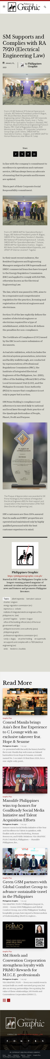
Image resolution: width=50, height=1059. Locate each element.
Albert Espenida (18, 598)
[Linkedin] (21, 1041)
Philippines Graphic (34, 65)
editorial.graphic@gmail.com (30, 1034)
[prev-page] (4, 1000)
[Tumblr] (35, 1041)
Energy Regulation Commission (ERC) (18, 605)
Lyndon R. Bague (26, 618)
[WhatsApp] (34, 154)
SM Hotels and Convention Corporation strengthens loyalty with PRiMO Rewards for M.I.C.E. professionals (24, 965)
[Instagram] (14, 1041)
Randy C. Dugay (10, 638)
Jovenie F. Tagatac (10, 618)
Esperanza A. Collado (12, 608)
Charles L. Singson (10, 602)
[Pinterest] (28, 154)
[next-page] (8, 1000)
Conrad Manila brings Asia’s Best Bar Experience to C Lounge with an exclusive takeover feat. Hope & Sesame (25, 732)
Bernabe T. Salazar (34, 598)
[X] (22, 154)
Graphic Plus (7, 718)
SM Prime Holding (25, 638)
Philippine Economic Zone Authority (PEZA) (21, 628)
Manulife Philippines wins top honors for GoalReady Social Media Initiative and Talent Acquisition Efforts (23, 810)
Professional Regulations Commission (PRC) (21, 635)
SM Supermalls (40, 638)
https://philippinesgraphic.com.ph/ (25, 576)
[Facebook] (16, 154)
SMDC (6, 648)
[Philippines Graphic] (24, 7)
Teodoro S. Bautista (18, 648)
